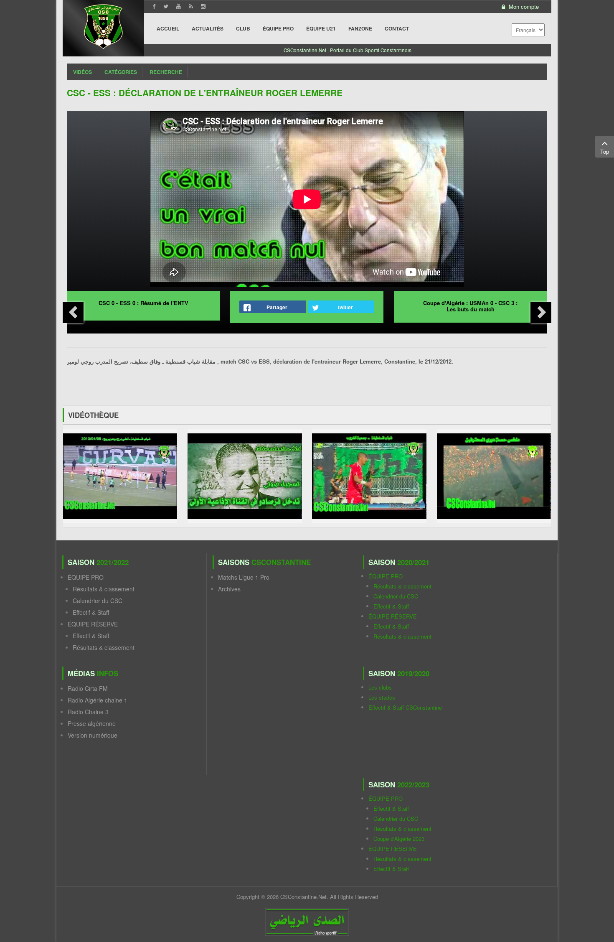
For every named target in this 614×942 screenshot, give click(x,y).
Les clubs (380, 687)
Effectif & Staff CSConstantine (405, 707)
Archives (229, 589)
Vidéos (82, 72)
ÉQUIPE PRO (86, 577)
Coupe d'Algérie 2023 (398, 839)
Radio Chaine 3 (88, 712)
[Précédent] (73, 312)
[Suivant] (540, 312)
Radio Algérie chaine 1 (97, 700)
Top (604, 151)
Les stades (381, 697)
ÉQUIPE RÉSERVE (93, 624)
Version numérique (92, 735)
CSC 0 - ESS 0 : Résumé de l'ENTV (143, 303)
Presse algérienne (92, 723)
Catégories (120, 72)
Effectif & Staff (91, 612)
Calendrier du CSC (97, 600)
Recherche (166, 72)
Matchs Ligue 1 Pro (243, 577)
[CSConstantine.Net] (103, 25)
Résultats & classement (103, 589)
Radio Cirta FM (88, 688)
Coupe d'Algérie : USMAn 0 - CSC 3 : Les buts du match (470, 306)
